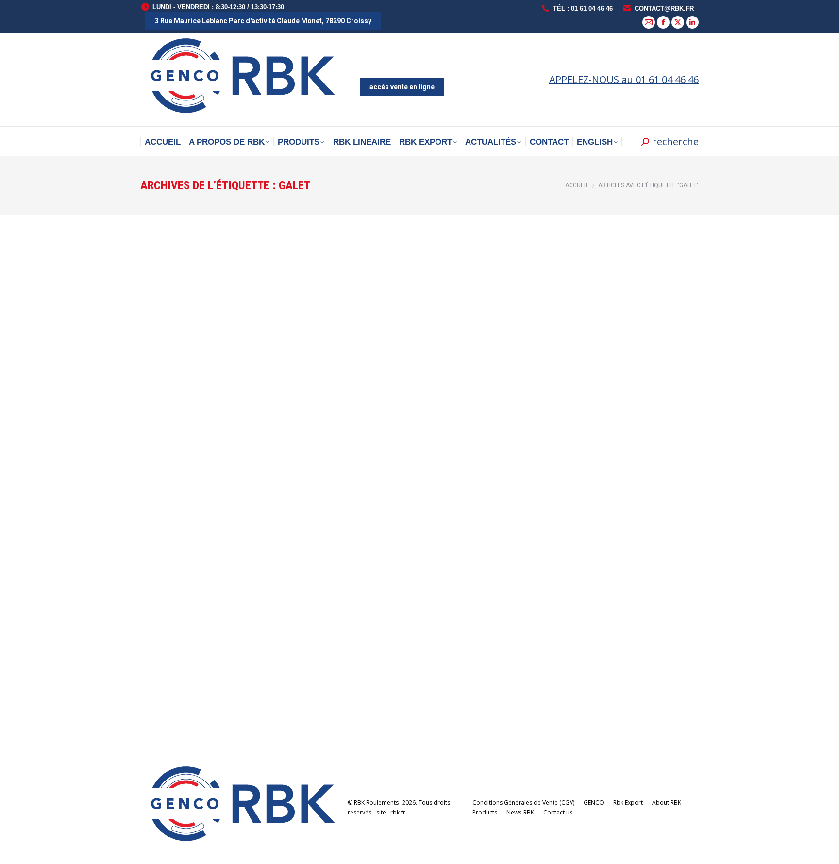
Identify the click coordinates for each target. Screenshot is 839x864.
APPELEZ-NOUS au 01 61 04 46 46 (624, 79)
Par (207, 429)
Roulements (168, 429)
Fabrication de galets (207, 649)
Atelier (161, 663)
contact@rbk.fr (664, 8)
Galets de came (190, 415)
